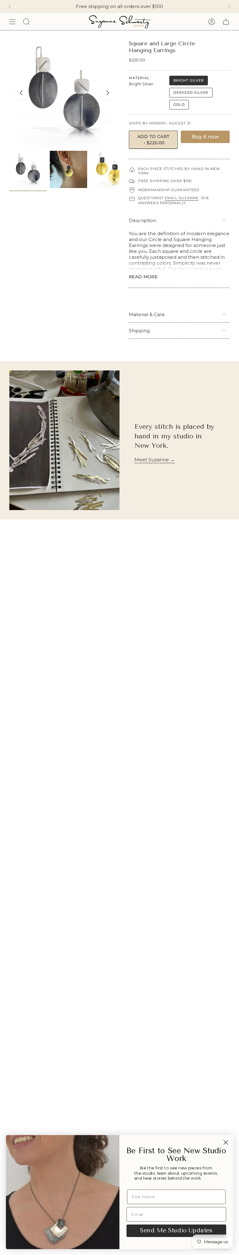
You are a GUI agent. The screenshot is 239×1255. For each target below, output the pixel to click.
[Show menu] (12, 21)
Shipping (139, 331)
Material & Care (147, 314)
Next (107, 93)
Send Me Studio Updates (176, 1230)
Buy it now (205, 137)
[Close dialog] (226, 1142)
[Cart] (226, 21)
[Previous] (9, 6)
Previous (21, 93)
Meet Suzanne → (154, 460)
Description (142, 220)
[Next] (229, 6)
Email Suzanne (182, 198)
